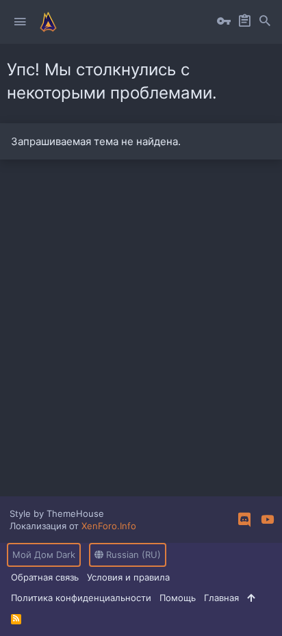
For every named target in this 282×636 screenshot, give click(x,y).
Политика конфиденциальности (81, 597)
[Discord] (244, 519)
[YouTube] (267, 519)
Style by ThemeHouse (57, 513)
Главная (221, 597)
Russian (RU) (132, 554)
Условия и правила (128, 577)
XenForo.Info (108, 525)
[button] (20, 21)
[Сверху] (251, 597)
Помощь (177, 597)
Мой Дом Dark (43, 554)
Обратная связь (45, 577)
